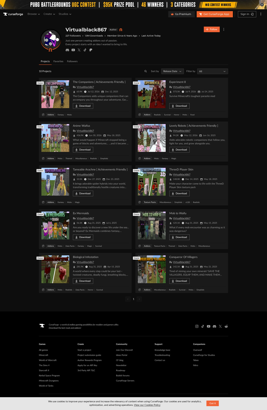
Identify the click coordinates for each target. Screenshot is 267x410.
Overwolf (197, 350)
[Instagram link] (197, 326)
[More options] (261, 14)
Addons (50, 115)
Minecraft (43, 355)
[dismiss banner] (262, 4)
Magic (173, 158)
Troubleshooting (162, 355)
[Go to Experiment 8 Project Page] (181, 98)
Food (192, 115)
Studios (63, 14)
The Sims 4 (44, 365)
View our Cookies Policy (147, 405)
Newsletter (121, 365)
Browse (32, 14)
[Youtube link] (208, 326)
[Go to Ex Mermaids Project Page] (85, 229)
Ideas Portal (121, 355)
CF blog (119, 360)
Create (48, 14)
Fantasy (61, 115)
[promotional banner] (133, 4)
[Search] (145, 71)
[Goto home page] (13, 14)
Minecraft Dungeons (49, 381)
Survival (167, 115)
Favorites (58, 61)
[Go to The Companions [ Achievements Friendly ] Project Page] (85, 98)
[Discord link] (214, 326)
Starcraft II (44, 370)
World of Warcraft (48, 360)
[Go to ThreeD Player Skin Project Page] (181, 185)
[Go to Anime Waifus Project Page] (85, 142)
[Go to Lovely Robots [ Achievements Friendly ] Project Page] (181, 142)
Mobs (69, 115)
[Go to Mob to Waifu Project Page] (181, 229)
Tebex (196, 360)
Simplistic (104, 158)
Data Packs (70, 246)
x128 (188, 202)
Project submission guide (89, 355)
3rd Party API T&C (86, 370)
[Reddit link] (226, 326)
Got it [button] (213, 403)
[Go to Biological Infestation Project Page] (85, 273)
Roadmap (120, 370)
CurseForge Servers (125, 381)
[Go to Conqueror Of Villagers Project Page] (181, 273)
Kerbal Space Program (49, 376)
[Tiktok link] (203, 326)
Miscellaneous (81, 158)
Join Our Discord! (124, 350)
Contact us (160, 360)
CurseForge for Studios (204, 355)
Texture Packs (150, 202)
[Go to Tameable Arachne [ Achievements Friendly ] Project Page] (85, 185)
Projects (45, 61)
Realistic (157, 115)
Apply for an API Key (87, 365)
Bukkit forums (122, 376)
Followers (72, 61)
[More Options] (224, 29)
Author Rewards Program (90, 360)
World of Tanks (46, 386)
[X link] (220, 326)
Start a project (84, 350)
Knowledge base (162, 350)
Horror (176, 115)
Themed (69, 158)
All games (43, 350)
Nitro (195, 365)
